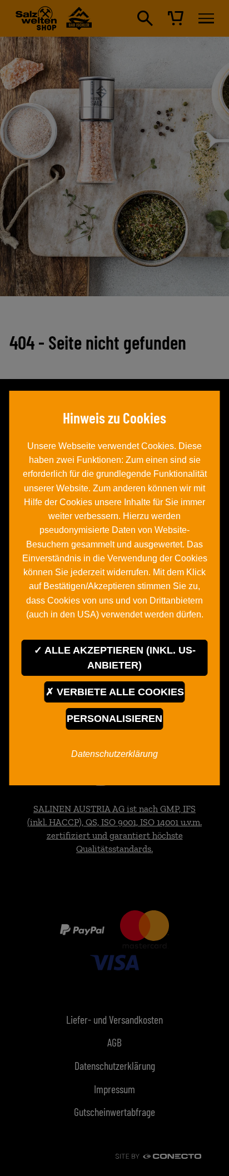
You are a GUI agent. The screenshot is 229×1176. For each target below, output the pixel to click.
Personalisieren (114, 718)
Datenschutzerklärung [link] (114, 754)
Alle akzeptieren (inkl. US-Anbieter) (119, 657)
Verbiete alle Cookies (119, 691)
